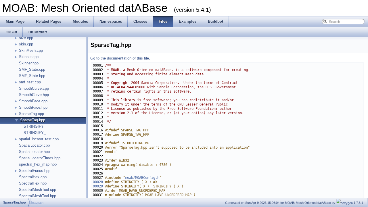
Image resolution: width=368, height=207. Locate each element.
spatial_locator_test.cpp (39, 139)
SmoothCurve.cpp (34, 88)
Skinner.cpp (29, 57)
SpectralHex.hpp (33, 183)
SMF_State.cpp (32, 69)
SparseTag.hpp (32, 120)
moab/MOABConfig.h (142, 178)
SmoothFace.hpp (33, 107)
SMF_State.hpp (32, 76)
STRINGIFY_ (35, 133)
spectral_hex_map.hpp (38, 164)
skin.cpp (26, 44)
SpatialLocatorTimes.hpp (39, 158)
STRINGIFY (34, 126)
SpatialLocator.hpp (34, 152)
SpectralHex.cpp (33, 177)
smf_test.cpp (30, 82)
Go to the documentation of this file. (120, 58)
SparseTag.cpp (31, 114)
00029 (98, 186)
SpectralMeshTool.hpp (37, 196)
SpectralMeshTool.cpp (37, 189)
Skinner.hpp (29, 63)
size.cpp (26, 38)
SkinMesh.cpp (31, 50)
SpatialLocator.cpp (34, 145)
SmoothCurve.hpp (34, 95)
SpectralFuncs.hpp (34, 170)
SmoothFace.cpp (33, 101)
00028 (98, 182)
